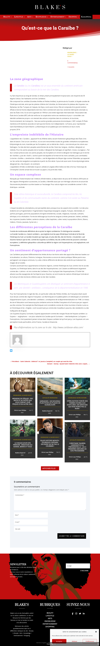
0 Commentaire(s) (72, 62)
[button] (96, 632)
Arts (29, 17)
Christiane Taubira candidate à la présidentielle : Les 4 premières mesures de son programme (77, 447)
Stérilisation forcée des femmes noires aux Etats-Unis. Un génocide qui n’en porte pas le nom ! (77, 405)
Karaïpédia (86, 17)
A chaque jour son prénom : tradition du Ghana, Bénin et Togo (22, 445)
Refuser (74, 641)
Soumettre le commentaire (72, 536)
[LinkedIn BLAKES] (83, 614)
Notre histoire (81, 398)
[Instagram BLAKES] (76, 614)
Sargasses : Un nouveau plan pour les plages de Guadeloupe (50, 403)
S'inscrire (84, 571)
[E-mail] (11, 351)
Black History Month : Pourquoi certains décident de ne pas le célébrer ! (50, 443)
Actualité (45, 398)
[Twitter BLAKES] (80, 614)
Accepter (59, 641)
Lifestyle (18, 17)
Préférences (90, 641)
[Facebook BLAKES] (72, 614)
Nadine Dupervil (47, 411)
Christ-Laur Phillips (20, 410)
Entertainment (58, 17)
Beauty (6, 17)
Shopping (73, 17)
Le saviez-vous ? (70, 55)
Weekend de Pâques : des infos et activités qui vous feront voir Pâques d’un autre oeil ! (22, 401)
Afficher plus (48, 468)
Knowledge (41, 17)
